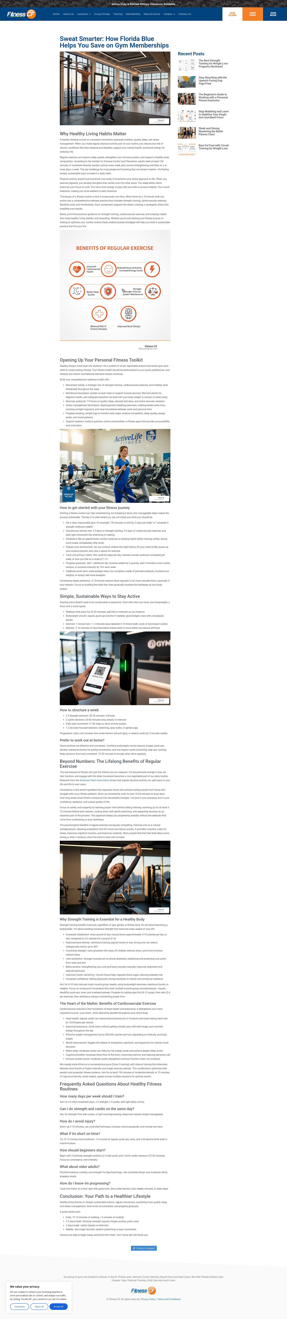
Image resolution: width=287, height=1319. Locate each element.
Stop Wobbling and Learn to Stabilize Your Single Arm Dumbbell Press (214, 114)
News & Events (152, 14)
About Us (68, 14)
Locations (82, 14)
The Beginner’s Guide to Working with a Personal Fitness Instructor (213, 97)
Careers (168, 14)
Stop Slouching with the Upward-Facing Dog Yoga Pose (213, 80)
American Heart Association (94, 780)
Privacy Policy (148, 1299)
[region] (39, 1297)
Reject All (39, 1306)
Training (117, 14)
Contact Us (185, 14)
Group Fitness (102, 14)
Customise (19, 1306)
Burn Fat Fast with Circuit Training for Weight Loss (214, 147)
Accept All (58, 1306)
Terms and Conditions (169, 1299)
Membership (133, 14)
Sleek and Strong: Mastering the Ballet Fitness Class (211, 131)
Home (56, 14)
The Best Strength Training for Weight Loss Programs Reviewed (213, 63)
